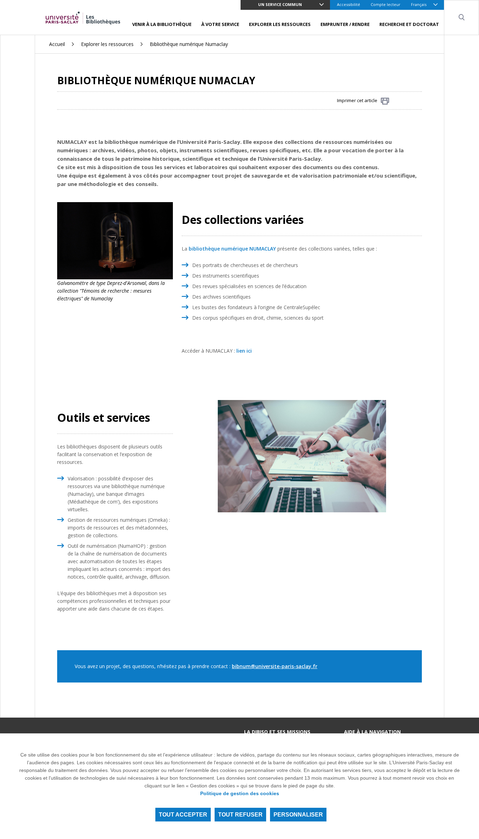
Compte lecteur (385, 4)
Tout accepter (183, 815)
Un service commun (280, 4)
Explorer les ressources (280, 24)
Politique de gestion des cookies (239, 793)
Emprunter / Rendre (345, 24)
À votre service (220, 24)
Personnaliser (298, 815)
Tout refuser (240, 815)
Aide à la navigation (372, 731)
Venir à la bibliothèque (161, 24)
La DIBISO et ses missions (277, 731)
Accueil (57, 44)
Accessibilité (348, 4)
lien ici (243, 350)
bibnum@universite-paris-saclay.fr (274, 666)
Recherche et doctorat (409, 24)
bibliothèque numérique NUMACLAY (232, 248)
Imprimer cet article (357, 100)
